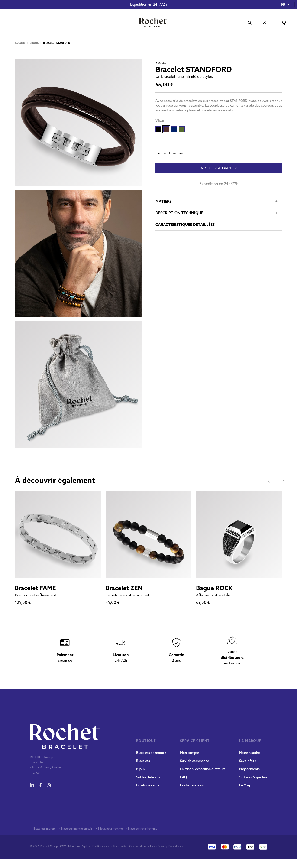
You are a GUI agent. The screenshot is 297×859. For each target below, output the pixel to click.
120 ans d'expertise (253, 777)
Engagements (249, 769)
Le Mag (244, 785)
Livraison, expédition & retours (202, 769)
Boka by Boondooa (169, 846)
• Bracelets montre (43, 828)
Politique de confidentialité (109, 846)
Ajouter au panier (219, 168)
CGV (63, 846)
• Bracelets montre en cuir (75, 828)
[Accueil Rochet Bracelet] (153, 23)
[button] (270, 481)
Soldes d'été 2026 (149, 777)
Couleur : (160, 120)
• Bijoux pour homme (109, 828)
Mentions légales (79, 846)
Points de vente (147, 785)
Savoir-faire (247, 761)
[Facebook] (40, 785)
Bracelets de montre (151, 753)
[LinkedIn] (32, 785)
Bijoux (34, 43)
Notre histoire (249, 753)
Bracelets (143, 761)
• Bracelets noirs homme (141, 828)
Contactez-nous (192, 785)
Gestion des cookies (142, 846)
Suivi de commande (194, 761)
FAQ (183, 777)
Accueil (20, 43)
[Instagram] (48, 785)
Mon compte (189, 753)
